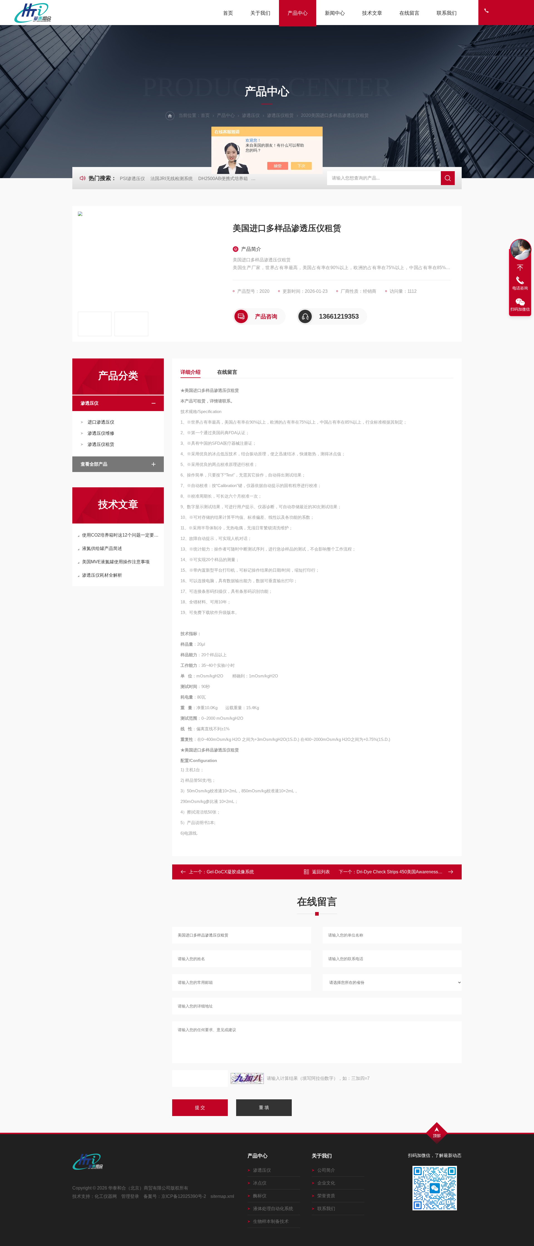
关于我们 (260, 13)
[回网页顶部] (520, 267)
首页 (228, 13)
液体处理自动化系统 (273, 1208)
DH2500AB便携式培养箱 (223, 178)
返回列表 (321, 871)
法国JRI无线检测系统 (171, 178)
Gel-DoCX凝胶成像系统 (230, 871)
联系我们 (447, 13)
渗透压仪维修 (101, 433)
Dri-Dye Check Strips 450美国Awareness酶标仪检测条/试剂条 (418, 871)
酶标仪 (259, 1195)
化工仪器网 (106, 1196)
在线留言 (409, 13)
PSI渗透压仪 (132, 178)
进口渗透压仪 (101, 422)
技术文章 (372, 13)
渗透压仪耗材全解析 (102, 575)
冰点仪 (259, 1183)
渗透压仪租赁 (280, 115)
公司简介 (326, 1170)
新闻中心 (335, 13)
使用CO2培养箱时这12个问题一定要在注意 (121, 535)
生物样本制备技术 (271, 1221)
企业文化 (326, 1183)
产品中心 (298, 13)
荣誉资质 (326, 1195)
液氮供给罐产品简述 (102, 548)
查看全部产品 (94, 464)
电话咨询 (520, 288)
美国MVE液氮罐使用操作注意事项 (116, 561)
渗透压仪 (251, 115)
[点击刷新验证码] (247, 1078)
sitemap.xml (222, 1196)
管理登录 (130, 1196)
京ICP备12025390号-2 (183, 1196)
